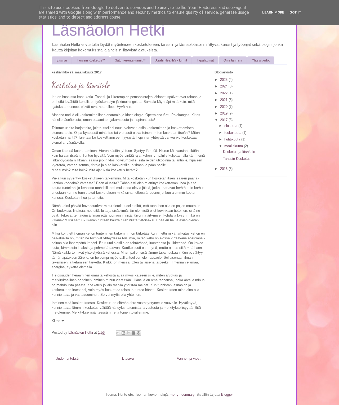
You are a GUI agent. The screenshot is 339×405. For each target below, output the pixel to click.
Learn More (273, 12)
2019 (224, 113)
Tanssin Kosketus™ (91, 60)
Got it (295, 12)
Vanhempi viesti (189, 358)
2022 (224, 93)
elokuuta (231, 126)
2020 (224, 107)
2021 (224, 100)
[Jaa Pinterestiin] (138, 333)
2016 (224, 169)
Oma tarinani (233, 60)
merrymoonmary (182, 395)
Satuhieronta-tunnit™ (130, 60)
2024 (224, 86)
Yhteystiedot (261, 60)
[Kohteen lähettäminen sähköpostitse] (118, 333)
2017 (224, 120)
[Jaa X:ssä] (128, 333)
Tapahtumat (205, 60)
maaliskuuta (234, 146)
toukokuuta (233, 133)
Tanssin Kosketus (237, 159)
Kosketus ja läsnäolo (239, 152)
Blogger (227, 395)
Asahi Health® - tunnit (171, 60)
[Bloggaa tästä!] (123, 333)
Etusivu (61, 60)
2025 (224, 80)
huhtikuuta (232, 139)
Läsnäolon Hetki (108, 30)
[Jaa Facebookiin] (133, 333)
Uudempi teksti (67, 358)
